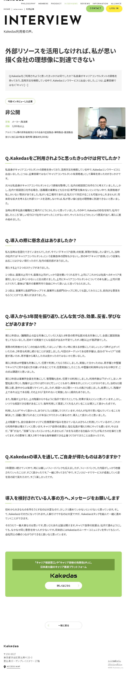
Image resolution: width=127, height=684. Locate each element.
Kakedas (11, 646)
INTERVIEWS (71, 4)
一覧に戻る (63, 625)
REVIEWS (85, 4)
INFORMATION (100, 4)
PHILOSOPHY (28, 4)
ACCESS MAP (13, 667)
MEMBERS (43, 4)
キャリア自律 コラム (114, 661)
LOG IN (114, 8)
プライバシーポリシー (115, 664)
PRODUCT (56, 4)
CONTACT (95, 8)
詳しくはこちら (63, 585)
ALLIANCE (116, 4)
